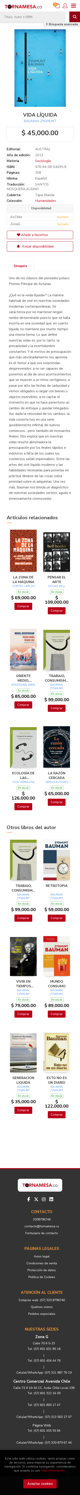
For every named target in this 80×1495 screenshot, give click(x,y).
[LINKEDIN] (51, 1199)
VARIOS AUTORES (56, 782)
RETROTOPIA (57, 886)
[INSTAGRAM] (43, 1199)
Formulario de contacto (41, 1233)
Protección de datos (42, 1270)
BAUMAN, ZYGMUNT (40, 121)
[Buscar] (74, 17)
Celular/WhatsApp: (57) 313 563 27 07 (44, 1417)
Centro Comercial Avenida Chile (41, 1381)
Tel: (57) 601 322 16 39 (43, 1393)
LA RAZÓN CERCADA (56, 775)
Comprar (23, 606)
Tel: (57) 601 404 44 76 (43, 1360)
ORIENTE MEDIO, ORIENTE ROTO (23, 678)
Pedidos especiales (41, 1314)
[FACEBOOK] (28, 1199)
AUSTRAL (43, 149)
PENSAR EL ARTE (57, 579)
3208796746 (42, 1219)
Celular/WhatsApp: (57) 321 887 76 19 (44, 1372)
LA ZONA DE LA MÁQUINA (23, 579)
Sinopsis (20, 266)
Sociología (43, 161)
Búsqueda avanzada (63, 24)
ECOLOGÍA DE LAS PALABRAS (23, 775)
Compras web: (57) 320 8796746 (42, 1300)
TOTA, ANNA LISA (23, 782)
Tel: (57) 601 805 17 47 (43, 1405)
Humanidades (45, 201)
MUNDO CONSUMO (57, 983)
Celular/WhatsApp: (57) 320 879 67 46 (44, 1442)
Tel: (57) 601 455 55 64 (43, 1431)
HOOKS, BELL (56, 586)
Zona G (41, 1336)
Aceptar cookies (40, 1483)
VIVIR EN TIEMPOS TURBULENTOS (23, 983)
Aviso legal (42, 1256)
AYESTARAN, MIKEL (23, 685)
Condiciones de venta (41, 1263)
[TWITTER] (36, 1199)
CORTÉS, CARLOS (23, 586)
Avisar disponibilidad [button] (37, 246)
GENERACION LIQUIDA (23, 1080)
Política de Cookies (41, 1277)
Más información (53, 1470)
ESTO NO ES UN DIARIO (57, 1080)
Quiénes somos (42, 1307)
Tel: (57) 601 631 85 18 (43, 1349)
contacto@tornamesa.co (41, 1226)
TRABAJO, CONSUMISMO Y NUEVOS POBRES (56, 678)
